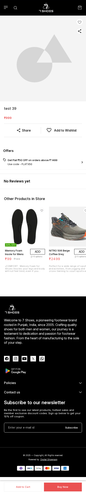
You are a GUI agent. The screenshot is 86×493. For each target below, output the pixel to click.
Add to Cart (23, 486)
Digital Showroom (48, 459)
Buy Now (62, 486)
